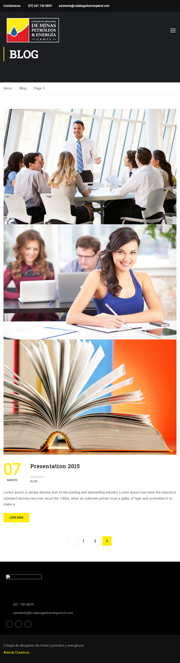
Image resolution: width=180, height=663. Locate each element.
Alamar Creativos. (17, 652)
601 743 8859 (23, 604)
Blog (22, 88)
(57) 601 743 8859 (40, 5)
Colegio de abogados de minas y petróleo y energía (41, 645)
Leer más (16, 517)
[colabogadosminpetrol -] (33, 30)
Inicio (8, 88)
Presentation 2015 (55, 466)
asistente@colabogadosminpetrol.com (84, 5)
